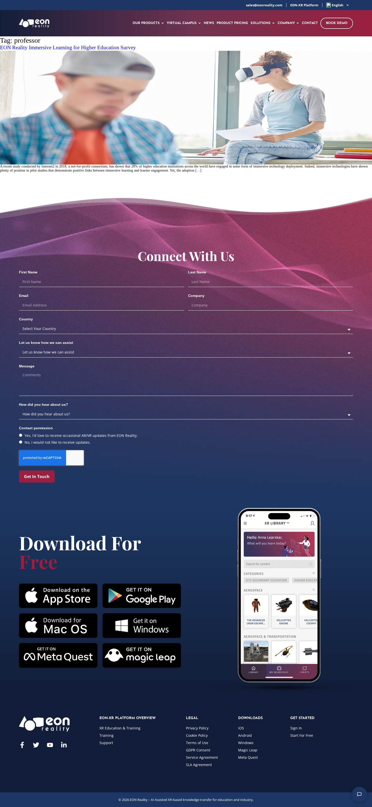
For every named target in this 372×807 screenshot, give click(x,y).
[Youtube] (50, 745)
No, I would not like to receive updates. (58, 442)
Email (23, 296)
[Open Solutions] (273, 23)
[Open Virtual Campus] (199, 23)
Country (26, 319)
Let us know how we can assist (46, 343)
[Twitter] (36, 745)
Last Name (197, 272)
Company (196, 296)
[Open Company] (297, 23)
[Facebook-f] (22, 745)
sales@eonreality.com (264, 5)
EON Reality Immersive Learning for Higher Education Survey (68, 47)
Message (26, 366)
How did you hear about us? (43, 404)
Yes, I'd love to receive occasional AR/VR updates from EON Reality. (81, 435)
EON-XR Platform (304, 5)
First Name (28, 272)
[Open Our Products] (162, 23)
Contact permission (36, 428)
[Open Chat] (359, 794)
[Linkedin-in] (64, 745)
